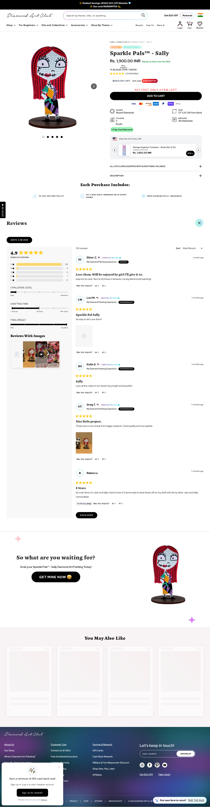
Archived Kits (115, 801)
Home (112, 42)
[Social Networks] (142, 765)
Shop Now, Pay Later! (104, 768)
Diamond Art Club (143, 801)
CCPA (86, 801)
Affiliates (97, 774)
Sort (178, 248)
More (159, 25)
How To (150, 25)
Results (139, 25)
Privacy (73, 801)
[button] (43, 137)
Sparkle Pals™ (123, 42)
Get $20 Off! (171, 15)
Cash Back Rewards (103, 756)
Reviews (17, 222)
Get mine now (52, 577)
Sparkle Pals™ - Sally (142, 42)
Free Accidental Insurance (64, 756)
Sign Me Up (185, 754)
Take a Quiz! (164, 774)
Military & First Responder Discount (111, 762)
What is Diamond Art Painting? (19, 756)
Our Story (9, 750)
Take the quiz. (196, 800)
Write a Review (21, 241)
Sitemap (98, 801)
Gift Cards (98, 750)
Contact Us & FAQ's (61, 750)
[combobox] (105, 16)
